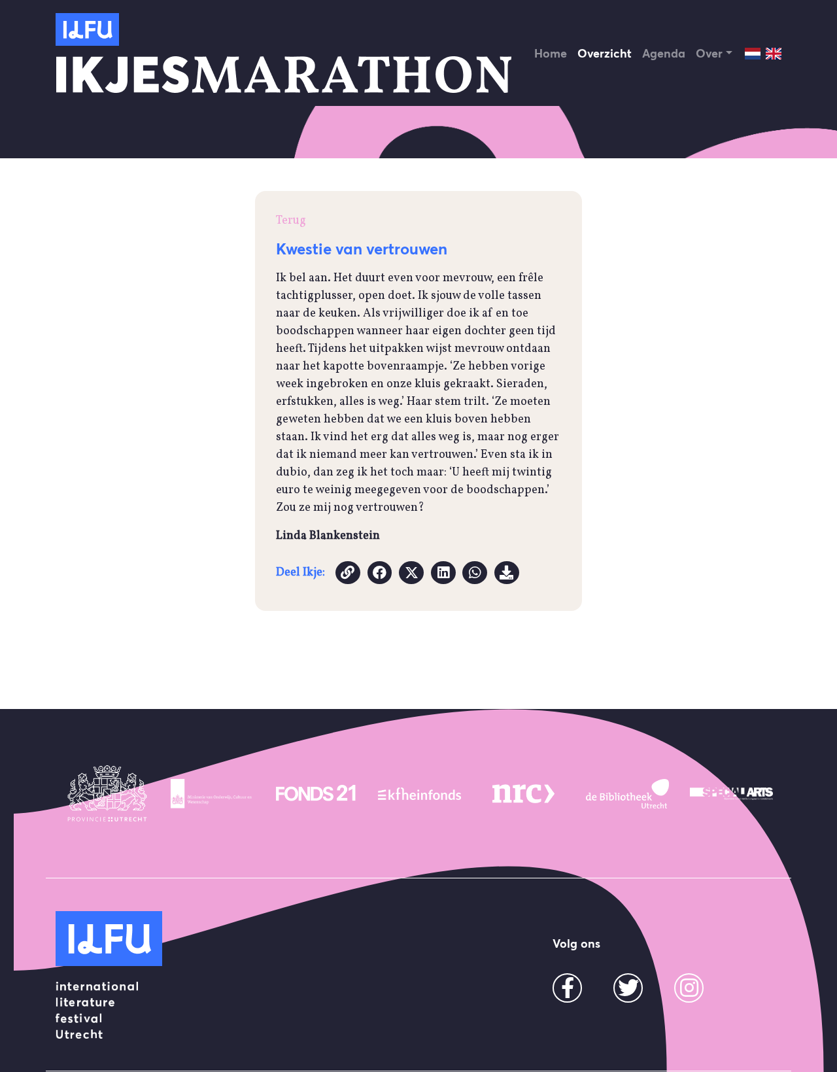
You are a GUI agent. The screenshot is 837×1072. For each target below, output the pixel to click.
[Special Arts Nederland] (731, 793)
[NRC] (523, 793)
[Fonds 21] (315, 793)
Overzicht (604, 53)
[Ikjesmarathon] (87, 29)
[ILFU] (109, 938)
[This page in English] (773, 53)
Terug (291, 221)
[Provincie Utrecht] (108, 793)
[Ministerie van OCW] (212, 793)
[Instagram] (689, 992)
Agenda (663, 53)
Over (709, 53)
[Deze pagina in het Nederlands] (752, 53)
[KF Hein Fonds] (419, 793)
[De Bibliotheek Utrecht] (627, 793)
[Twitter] (628, 992)
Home (550, 53)
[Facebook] (567, 992)
